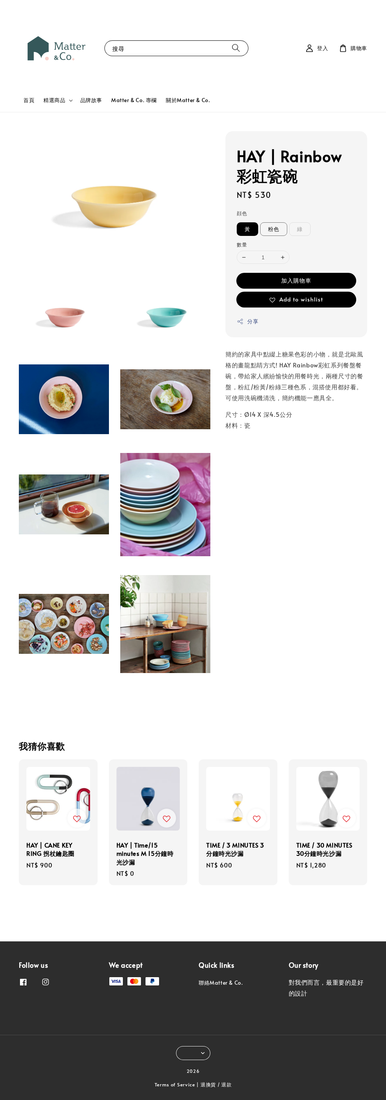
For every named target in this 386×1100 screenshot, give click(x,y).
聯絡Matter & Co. (221, 982)
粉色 (273, 229)
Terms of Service (175, 1084)
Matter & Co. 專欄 (134, 100)
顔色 (242, 213)
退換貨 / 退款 (216, 1084)
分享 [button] (252, 321)
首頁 (28, 100)
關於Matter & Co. (188, 100)
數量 (242, 244)
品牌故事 (91, 100)
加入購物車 (296, 280)
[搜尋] (236, 48)
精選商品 (54, 100)
